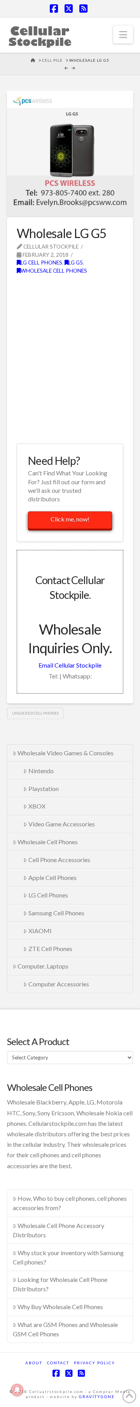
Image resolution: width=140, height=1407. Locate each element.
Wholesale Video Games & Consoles (66, 753)
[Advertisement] (70, 363)
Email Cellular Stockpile (70, 665)
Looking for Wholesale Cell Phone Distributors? (60, 1284)
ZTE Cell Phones (50, 948)
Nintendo (41, 770)
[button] (123, 34)
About (33, 1362)
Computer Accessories (58, 984)
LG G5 (75, 262)
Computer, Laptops (43, 966)
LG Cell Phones (41, 262)
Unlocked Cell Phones (35, 713)
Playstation (43, 788)
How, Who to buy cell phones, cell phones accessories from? (70, 1203)
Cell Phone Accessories (59, 859)
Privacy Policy (94, 1362)
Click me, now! (70, 519)
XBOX (37, 806)
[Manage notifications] (17, 1390)
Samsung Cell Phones (56, 913)
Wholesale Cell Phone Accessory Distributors (59, 1230)
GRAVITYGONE (97, 1396)
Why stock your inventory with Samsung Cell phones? (68, 1257)
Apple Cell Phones (52, 877)
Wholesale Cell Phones (54, 270)
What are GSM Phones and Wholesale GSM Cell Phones (65, 1329)
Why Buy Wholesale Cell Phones (60, 1306)
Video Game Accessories (61, 824)
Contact (58, 1362)
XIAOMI (40, 930)
